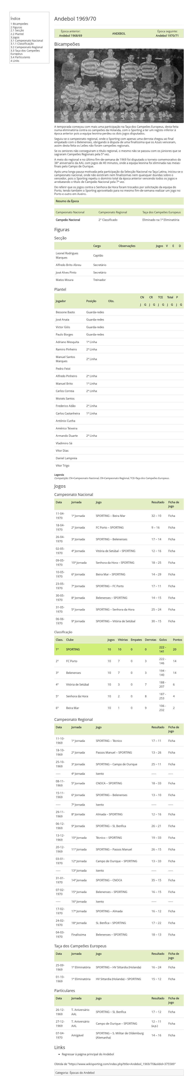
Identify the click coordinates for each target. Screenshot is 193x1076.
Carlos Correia (65, 391)
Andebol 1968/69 (70, 35)
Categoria (61, 1072)
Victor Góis (63, 327)
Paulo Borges (64, 334)
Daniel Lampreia (66, 458)
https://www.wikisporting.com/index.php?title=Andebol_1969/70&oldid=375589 (122, 1064)
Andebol (108, 1054)
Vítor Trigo (62, 465)
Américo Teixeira (66, 428)
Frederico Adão (66, 406)
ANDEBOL (119, 33)
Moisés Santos (65, 398)
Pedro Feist (63, 368)
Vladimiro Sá (64, 443)
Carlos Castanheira (68, 413)
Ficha (171, 516)
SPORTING (103, 516)
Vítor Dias (62, 450)
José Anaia (62, 319)
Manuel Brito (64, 383)
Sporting (136, 130)
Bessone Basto (65, 312)
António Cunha (65, 421)
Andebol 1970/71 (167, 35)
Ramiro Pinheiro (66, 349)
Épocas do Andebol (82, 1072)
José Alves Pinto (66, 272)
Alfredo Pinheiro (66, 376)
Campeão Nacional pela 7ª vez (104, 182)
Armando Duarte (67, 436)
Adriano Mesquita (67, 342)
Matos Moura (64, 280)
